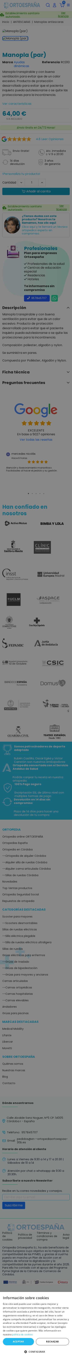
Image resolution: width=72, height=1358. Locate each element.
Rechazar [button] (52, 1341)
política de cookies (22, 1334)
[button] (36, 1351)
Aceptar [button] (18, 1341)
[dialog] (36, 1325)
